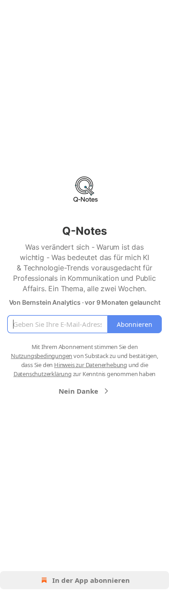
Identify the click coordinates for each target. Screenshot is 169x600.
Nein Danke (78, 390)
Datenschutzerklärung (43, 374)
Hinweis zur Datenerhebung (90, 365)
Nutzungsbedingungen (41, 356)
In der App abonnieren (91, 580)
